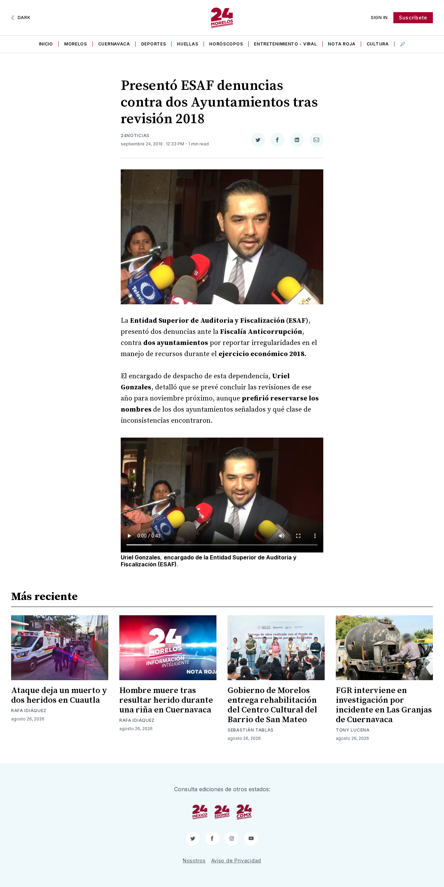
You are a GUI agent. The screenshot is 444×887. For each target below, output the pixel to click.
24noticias (135, 135)
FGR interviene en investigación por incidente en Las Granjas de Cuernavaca (384, 705)
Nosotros (194, 860)
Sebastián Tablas (251, 730)
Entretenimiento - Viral (285, 44)
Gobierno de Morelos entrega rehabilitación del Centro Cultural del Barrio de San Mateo (272, 705)
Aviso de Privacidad (236, 860)
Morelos (75, 44)
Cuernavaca (114, 44)
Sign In (379, 17)
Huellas (187, 44)
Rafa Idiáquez (28, 710)
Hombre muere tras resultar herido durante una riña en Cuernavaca (166, 700)
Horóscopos (226, 44)
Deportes (153, 44)
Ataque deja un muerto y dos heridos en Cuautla (59, 695)
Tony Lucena (353, 730)
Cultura (378, 44)
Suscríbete (413, 17)
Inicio (46, 44)
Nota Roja (341, 44)
